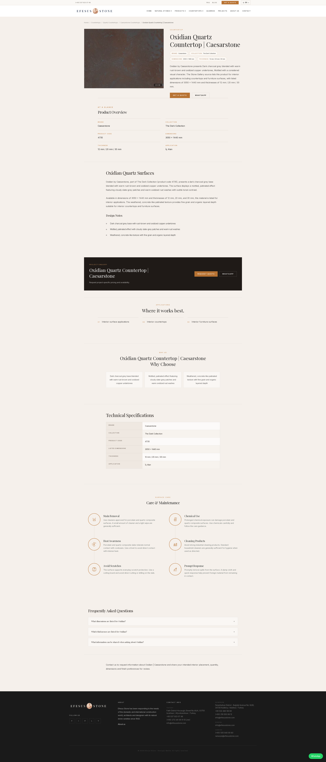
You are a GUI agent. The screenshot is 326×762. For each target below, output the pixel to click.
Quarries (210, 11)
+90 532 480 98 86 (223, 711)
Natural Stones (163, 11)
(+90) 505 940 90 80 (224, 733)
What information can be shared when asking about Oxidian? (163, 642)
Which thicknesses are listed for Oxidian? (163, 631)
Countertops (196, 11)
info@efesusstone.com (176, 723)
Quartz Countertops (110, 23)
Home (149, 11)
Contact (246, 11)
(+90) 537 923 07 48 (83, 2)
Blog (214, 2)
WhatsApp (200, 95)
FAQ (208, 2)
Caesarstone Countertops (130, 23)
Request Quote (206, 274)
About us (121, 724)
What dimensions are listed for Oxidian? (163, 621)
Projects (222, 11)
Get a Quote (230, 2)
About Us (234, 11)
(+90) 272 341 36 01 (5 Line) (178, 720)
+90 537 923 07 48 (175, 716)
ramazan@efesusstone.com (227, 736)
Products (180, 11)
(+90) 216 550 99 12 (223, 714)
